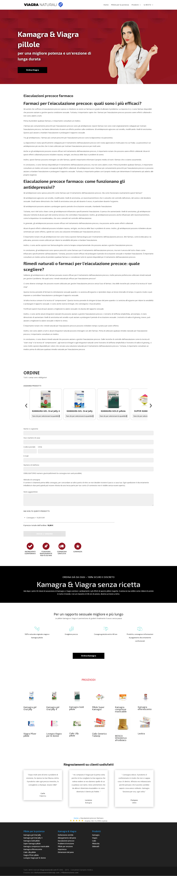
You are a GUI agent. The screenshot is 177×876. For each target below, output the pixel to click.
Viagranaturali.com (48, 870)
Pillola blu (95, 843)
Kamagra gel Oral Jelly (29, 708)
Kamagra (95, 835)
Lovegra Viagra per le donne (54, 734)
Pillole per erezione (65, 846)
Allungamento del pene (67, 838)
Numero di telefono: (31, 465)
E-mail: (26, 456)
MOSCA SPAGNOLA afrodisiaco (121, 738)
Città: (40, 447)
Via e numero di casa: (31, 438)
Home (106, 5)
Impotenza (62, 849)
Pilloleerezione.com (69, 872)
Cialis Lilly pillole (74, 734)
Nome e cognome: (30, 429)
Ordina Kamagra (88, 655)
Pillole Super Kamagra (98, 708)
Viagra (94, 838)
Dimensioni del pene (66, 852)
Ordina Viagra (32, 70)
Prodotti (135, 5)
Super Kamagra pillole (32, 843)
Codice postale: (29, 447)
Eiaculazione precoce (66, 841)
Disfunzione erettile (65, 835)
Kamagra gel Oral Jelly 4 (52, 708)
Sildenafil (95, 846)
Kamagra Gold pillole (76, 708)
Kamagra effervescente (145, 708)
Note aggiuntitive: (30, 492)
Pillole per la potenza (120, 5)
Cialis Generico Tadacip (99, 734)
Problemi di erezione (66, 843)
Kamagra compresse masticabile (121, 709)
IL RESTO (147, 5)
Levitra (141, 733)
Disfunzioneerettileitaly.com (46, 872)
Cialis (94, 841)
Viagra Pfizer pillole (29, 734)
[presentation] (26, 406)
